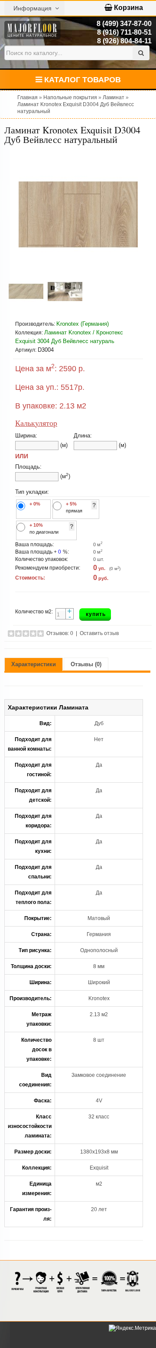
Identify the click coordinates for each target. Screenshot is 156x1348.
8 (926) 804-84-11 (124, 41)
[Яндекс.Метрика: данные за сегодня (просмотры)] (132, 1328)
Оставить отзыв (99, 633)
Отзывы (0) (86, 664)
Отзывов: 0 (59, 633)
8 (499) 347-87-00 (124, 23)
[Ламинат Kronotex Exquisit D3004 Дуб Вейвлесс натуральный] (78, 214)
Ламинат (113, 97)
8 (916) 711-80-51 (124, 32)
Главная (27, 97)
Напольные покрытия (70, 97)
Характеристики (33, 664)
